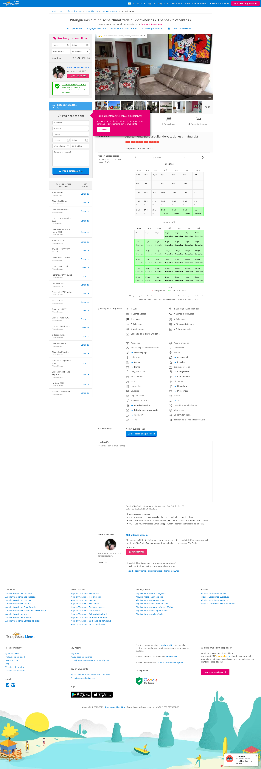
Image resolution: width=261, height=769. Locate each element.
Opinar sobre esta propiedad (141, 433)
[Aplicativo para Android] (81, 697)
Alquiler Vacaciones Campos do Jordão (22, 621)
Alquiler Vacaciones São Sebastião (20, 597)
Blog (160, 3)
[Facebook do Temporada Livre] (8, 685)
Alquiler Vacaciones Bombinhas (85, 593)
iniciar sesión (167, 645)
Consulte (85, 194)
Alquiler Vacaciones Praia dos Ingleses (88, 607)
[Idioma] (131, 3)
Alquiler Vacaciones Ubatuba (18, 593)
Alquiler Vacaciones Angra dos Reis (152, 610)
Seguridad (75, 653)
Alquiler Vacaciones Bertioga (18, 600)
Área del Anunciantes (219, 3)
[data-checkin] (61, 45)
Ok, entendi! (103, 129)
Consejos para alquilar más (83, 678)
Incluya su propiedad (244, 3)
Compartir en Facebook (181, 28)
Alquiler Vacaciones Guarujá (18, 603)
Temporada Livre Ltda (115, 707)
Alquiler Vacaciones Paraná (213, 593)
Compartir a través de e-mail (125, 28)
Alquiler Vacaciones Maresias (18, 614)
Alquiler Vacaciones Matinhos (214, 600)
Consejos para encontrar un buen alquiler (90, 660)
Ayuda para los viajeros (81, 657)
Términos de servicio (14, 667)
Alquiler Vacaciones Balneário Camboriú (89, 614)
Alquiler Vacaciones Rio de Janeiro (151, 593)
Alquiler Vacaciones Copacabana (151, 600)
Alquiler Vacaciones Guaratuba (215, 597)
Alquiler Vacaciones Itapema (84, 600)
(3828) (74, 11)
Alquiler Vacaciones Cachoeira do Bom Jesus (91, 621)
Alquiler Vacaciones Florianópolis (86, 597)
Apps (150, 3)
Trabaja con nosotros (15, 670)
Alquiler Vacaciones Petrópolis (149, 614)
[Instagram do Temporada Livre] (13, 685)
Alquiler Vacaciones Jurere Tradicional (88, 624)
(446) (92, 11)
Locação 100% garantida (74, 84)
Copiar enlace (75, 28)
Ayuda (140, 3)
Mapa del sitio (11, 660)
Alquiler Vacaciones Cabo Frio (149, 597)
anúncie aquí (172, 656)
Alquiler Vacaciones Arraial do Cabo (152, 603)
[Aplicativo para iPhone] (102, 697)
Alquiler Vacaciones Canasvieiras (86, 610)
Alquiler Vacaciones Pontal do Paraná (218, 603)
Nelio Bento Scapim (78, 67)
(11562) (57, 11)
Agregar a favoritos (97, 28)
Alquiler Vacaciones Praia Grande (20, 607)
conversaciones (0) (197, 3)
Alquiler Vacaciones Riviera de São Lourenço (25, 610)
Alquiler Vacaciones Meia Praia (85, 603)
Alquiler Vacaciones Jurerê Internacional (89, 617)
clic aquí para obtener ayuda (170, 662)
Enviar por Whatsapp (155, 28)
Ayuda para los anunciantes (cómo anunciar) (91, 674)
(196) (110, 11)
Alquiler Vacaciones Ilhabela (18, 617)
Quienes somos (12, 653)
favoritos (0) (174, 3)
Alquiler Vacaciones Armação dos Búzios (154, 607)
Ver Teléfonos (79, 75)
